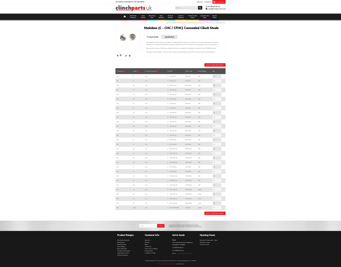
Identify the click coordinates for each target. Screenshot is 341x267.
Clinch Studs (181, 22)
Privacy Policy (149, 251)
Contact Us (208, 2)
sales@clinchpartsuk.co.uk (217, 9)
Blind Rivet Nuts (152, 16)
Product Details (152, 37)
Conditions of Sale (150, 253)
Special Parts (214, 16)
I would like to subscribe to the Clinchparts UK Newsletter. (185, 225)
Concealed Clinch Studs (192, 22)
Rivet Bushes (143, 16)
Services (147, 242)
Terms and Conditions (151, 249)
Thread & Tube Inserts (192, 16)
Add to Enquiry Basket (215, 65)
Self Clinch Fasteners (133, 16)
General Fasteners (181, 16)
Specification (169, 37)
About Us (200, 2)
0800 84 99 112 (215, 6)
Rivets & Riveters (170, 16)
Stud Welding (161, 16)
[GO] (200, 8)
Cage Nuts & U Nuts (204, 16)
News (146, 244)
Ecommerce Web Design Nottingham (166, 264)
